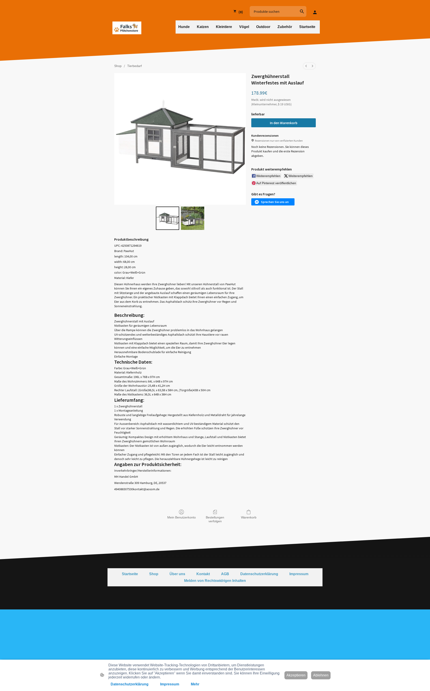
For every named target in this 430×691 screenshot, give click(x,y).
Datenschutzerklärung (259, 574)
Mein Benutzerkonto (181, 517)
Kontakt (203, 574)
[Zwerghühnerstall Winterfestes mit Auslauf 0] (167, 218)
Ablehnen (321, 675)
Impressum (298, 574)
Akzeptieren (295, 675)
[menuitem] (306, 66)
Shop (118, 66)
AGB (225, 574)
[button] (302, 11)
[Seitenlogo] (127, 27)
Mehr (195, 684)
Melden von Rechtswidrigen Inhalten (215, 581)
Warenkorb (248, 517)
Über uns (177, 574)
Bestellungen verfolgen (215, 519)
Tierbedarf (134, 66)
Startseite (130, 574)
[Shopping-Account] (315, 11)
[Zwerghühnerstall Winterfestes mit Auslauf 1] (192, 218)
